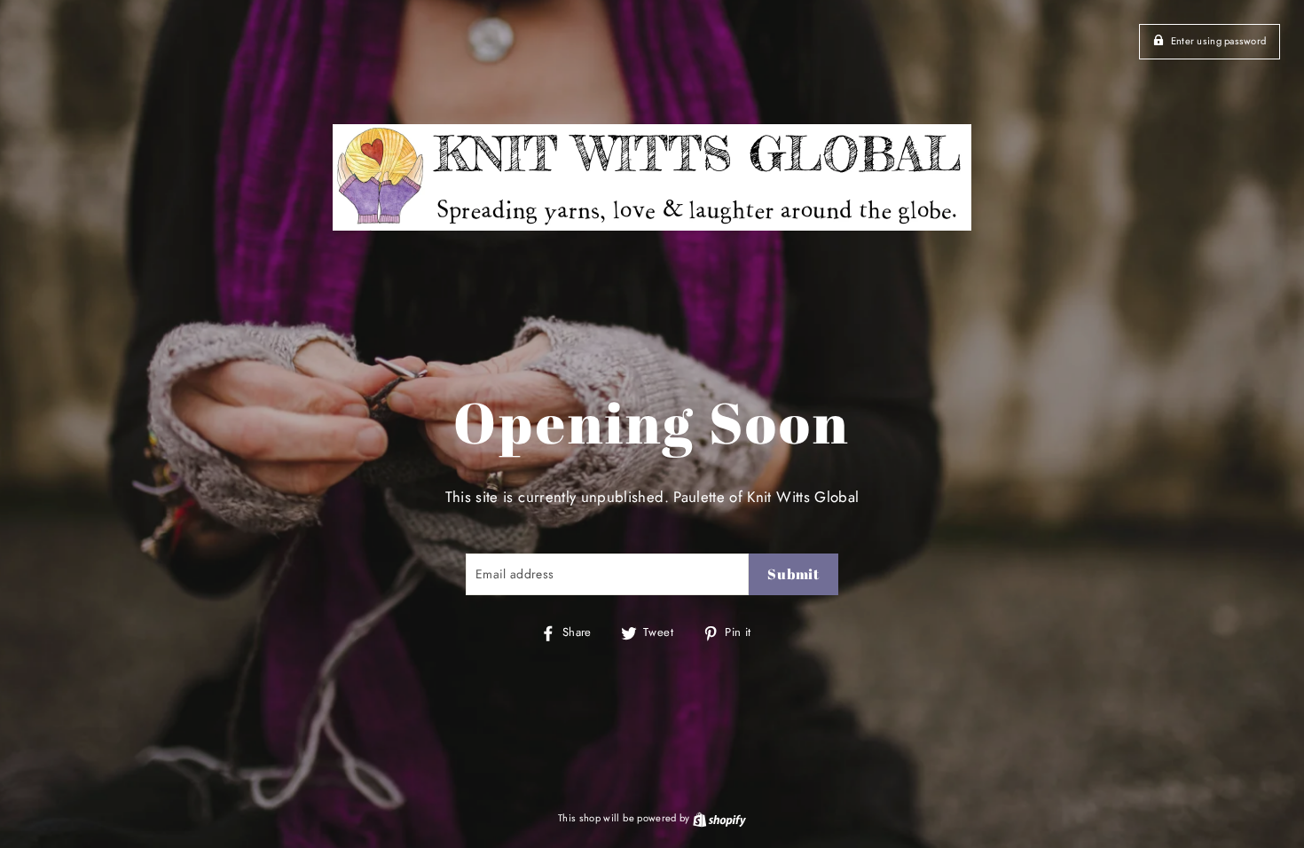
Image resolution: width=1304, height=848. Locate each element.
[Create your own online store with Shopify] (719, 818)
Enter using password (1219, 41)
